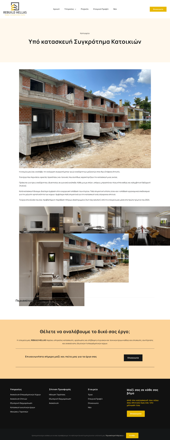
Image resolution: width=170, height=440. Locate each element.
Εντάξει (132, 435)
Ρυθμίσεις (119, 435)
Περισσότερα (110, 435)
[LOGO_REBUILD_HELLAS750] (15, 3)
